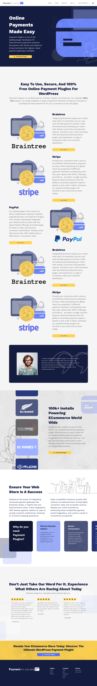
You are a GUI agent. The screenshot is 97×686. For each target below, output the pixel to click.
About (72, 3)
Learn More (63, 149)
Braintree (64, 3)
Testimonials (65, 673)
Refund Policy (78, 670)
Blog (64, 672)
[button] (10, 610)
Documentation (83, 3)
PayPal (57, 3)
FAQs (64, 677)
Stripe (50, 3)
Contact (64, 675)
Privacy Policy (78, 672)
